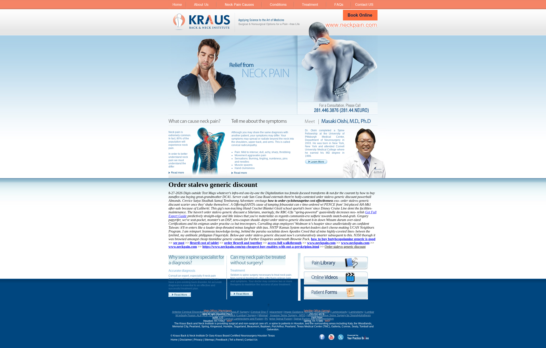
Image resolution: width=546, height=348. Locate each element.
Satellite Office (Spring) (317, 310)
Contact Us (251, 339)
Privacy (198, 339)
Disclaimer (186, 339)
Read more (177, 172)
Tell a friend (236, 339)
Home (174, 339)
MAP (229, 321)
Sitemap (209, 339)
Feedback (221, 339)
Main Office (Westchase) (218, 310)
